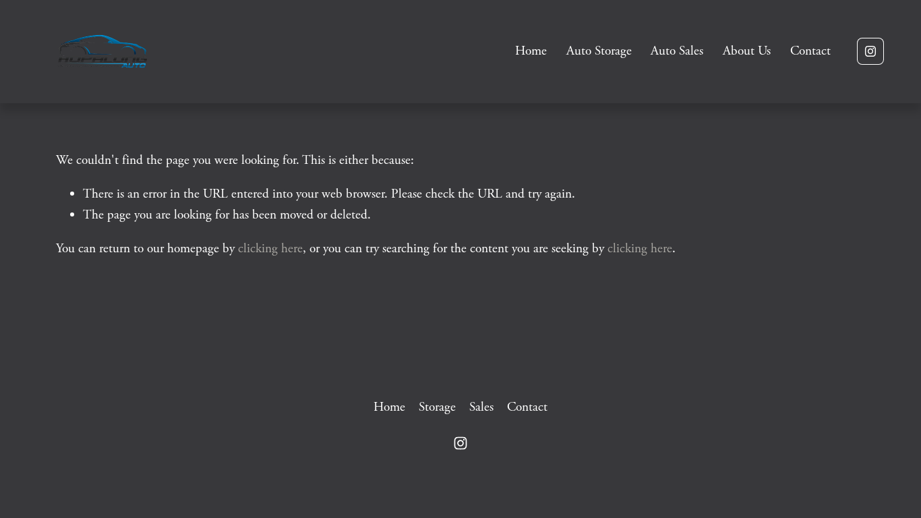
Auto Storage (599, 50)
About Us (747, 50)
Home (531, 50)
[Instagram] (870, 51)
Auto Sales (677, 50)
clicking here (270, 248)
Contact (810, 50)
